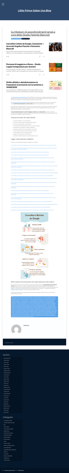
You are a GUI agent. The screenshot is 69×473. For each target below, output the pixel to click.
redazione (26, 325)
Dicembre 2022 (7, 370)
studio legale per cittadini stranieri (37, 313)
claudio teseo (6, 430)
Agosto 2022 (6, 374)
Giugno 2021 (6, 399)
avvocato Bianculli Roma (38, 297)
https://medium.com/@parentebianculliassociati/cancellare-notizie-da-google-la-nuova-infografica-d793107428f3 (31, 201)
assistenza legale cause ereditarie (26, 297)
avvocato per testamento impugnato (39, 306)
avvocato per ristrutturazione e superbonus (39, 304)
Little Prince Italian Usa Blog (34, 10)
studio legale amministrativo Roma (33, 310)
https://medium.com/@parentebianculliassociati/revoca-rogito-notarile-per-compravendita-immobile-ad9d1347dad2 (32, 175)
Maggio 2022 (6, 381)
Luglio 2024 (6, 362)
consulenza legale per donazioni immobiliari (25, 308)
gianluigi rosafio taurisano (9, 445)
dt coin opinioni (7, 439)
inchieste (5, 451)
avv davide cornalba (8, 420)
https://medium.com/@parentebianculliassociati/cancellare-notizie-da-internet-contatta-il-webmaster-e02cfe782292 (32, 209)
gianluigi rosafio (7, 443)
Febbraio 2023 (7, 368)
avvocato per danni (25, 300)
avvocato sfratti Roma (25, 307)
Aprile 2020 (6, 410)
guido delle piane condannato (10, 449)
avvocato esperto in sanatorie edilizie (36, 298)
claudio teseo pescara (8, 432)
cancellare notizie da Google (16, 289)
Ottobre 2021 (6, 391)
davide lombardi (7, 437)
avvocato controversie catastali (23, 298)
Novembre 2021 (7, 389)
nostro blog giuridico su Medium (18, 102)
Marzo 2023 (6, 366)
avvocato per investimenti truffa (34, 303)
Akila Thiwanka (21, 470)
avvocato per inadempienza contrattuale (35, 302)
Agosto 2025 (6, 360)
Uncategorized (7, 460)
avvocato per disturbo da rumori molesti (37, 300)
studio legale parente (26, 313)
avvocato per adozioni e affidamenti (35, 299)
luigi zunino (6, 453)
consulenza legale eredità (47, 307)
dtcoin (5, 441)
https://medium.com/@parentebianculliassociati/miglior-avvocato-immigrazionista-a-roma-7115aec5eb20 (30, 152)
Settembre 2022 (7, 372)
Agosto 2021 (6, 395)
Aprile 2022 (6, 383)
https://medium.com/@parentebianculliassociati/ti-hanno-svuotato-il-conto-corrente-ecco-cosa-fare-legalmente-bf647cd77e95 (34, 204)
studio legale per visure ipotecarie (22, 315)
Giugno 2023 (6, 364)
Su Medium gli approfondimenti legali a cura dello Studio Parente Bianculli (33, 33)
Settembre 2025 (7, 358)
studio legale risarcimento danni (50, 315)
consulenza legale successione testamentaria (42, 308)
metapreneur (6, 457)
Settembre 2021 (7, 393)
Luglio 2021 (6, 397)
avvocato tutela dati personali (36, 307)
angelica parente (16, 297)
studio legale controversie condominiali (30, 311)
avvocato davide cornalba (9, 422)
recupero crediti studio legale (21, 310)
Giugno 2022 (6, 378)
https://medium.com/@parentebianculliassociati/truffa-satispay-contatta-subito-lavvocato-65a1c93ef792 (30, 154)
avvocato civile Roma (47, 297)
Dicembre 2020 (7, 405)
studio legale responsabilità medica (36, 315)
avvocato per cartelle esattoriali (49, 299)
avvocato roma (18, 307)
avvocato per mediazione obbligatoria (48, 303)
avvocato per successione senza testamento (23, 306)
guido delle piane (7, 447)
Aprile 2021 (6, 401)
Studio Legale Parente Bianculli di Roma (19, 97)
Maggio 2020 (6, 408)
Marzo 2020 (6, 412)
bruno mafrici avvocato (8, 428)
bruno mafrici (6, 426)
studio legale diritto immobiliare (47, 312)
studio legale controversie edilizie (44, 311)
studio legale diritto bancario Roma (22, 312)
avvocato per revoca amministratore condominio (21, 304)
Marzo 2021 (6, 403)
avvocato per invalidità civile (22, 303)
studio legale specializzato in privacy (26, 316)
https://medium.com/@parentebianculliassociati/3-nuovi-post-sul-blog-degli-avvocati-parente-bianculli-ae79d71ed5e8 (32, 169)
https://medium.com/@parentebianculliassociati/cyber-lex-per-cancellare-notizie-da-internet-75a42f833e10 (30, 207)
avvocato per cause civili (16, 300)
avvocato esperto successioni (49, 298)
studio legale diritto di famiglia (35, 312)
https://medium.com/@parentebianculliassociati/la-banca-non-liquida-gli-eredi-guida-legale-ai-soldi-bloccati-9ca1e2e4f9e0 (33, 145)
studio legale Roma (15, 316)
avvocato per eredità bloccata (21, 302)
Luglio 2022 (6, 376)
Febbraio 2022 (7, 387)
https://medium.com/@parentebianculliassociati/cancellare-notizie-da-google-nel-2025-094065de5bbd (30, 190)
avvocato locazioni (15, 299)
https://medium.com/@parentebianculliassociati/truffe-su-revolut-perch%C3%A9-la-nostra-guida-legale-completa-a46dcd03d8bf (34, 172)
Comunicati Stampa (16, 38)
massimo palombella (8, 455)
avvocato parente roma (24, 299)
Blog (4, 424)
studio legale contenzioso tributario (47, 310)
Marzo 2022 (6, 385)
